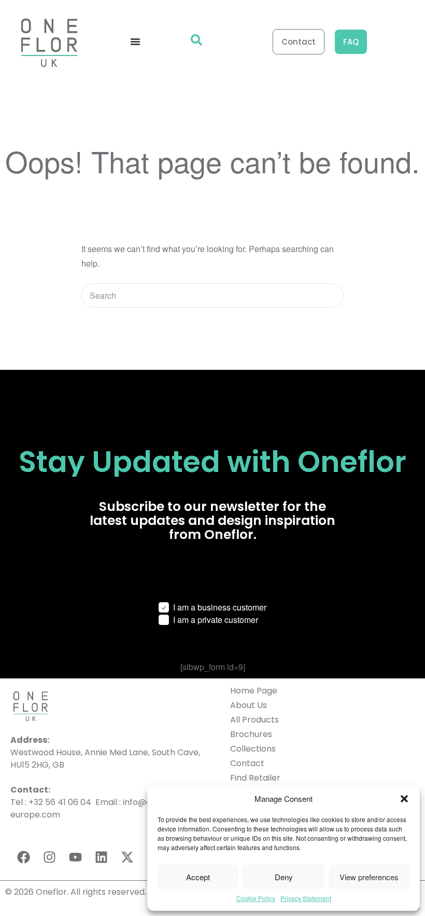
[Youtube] (75, 857)
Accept (198, 876)
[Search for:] (212, 295)
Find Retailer (255, 778)
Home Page (253, 691)
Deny (284, 876)
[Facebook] (23, 857)
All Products (254, 720)
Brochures (251, 734)
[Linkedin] (101, 857)
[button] (404, 799)
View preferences (369, 876)
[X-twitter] (127, 857)
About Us (248, 705)
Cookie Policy (255, 898)
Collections (253, 749)
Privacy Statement (305, 898)
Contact (247, 763)
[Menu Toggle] (135, 41)
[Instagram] (49, 857)
